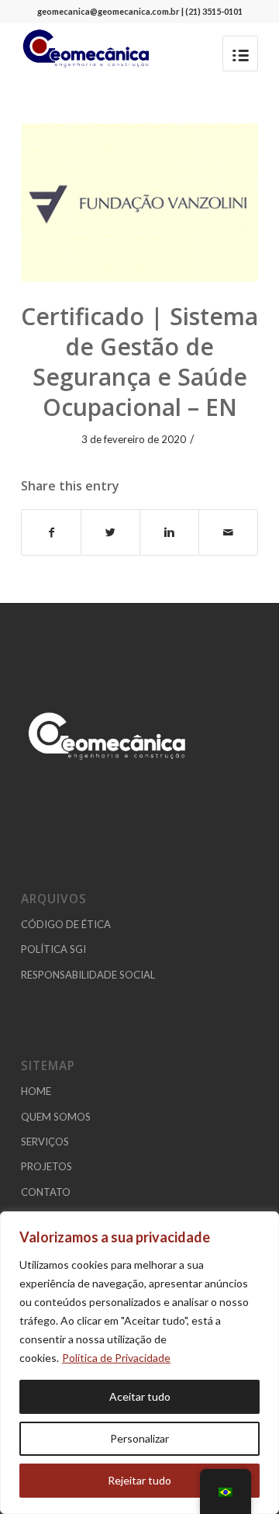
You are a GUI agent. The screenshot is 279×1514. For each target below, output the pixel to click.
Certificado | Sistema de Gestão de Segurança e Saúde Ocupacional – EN (139, 361)
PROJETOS (46, 1166)
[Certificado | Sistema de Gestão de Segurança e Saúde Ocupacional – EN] (139, 202)
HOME (36, 1091)
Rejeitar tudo (139, 1480)
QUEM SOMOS (56, 1116)
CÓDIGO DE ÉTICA (66, 924)
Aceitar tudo (139, 1396)
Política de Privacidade (116, 1357)
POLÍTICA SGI (53, 949)
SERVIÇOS (45, 1141)
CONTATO (46, 1192)
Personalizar (139, 1438)
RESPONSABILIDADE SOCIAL (88, 974)
